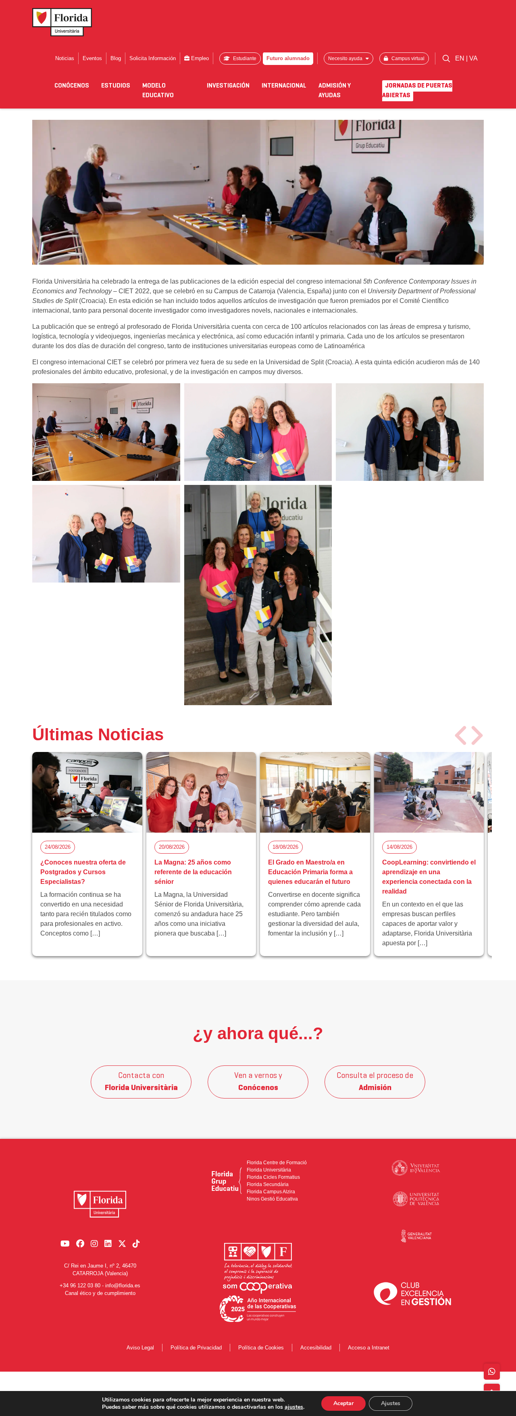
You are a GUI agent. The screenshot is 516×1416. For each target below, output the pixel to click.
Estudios (115, 86)
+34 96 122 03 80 (80, 1285)
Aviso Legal (140, 1348)
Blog (115, 58)
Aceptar (343, 1403)
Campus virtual (407, 58)
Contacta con (141, 1082)
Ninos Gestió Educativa (272, 1199)
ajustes (294, 1407)
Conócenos (71, 86)
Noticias (64, 58)
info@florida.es (122, 1285)
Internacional (284, 86)
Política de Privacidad (196, 1348)
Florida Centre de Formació (277, 1162)
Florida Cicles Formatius (273, 1177)
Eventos (92, 58)
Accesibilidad (315, 1348)
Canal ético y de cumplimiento (100, 1293)
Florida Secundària (268, 1184)
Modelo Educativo (158, 90)
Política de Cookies (261, 1348)
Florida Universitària (269, 1170)
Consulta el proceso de (375, 1082)
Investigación (228, 86)
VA (473, 58)
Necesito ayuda (346, 58)
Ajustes (390, 1403)
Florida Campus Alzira (271, 1192)
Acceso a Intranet (368, 1348)
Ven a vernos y (258, 1082)
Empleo (199, 58)
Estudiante (244, 58)
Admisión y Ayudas (334, 90)
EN (460, 58)
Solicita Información (152, 58)
